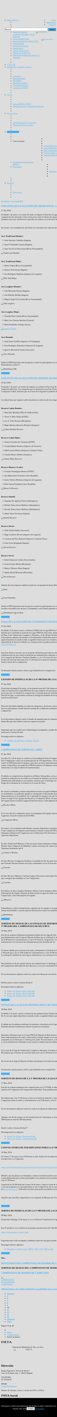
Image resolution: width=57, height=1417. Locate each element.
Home (9, 1332)
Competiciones (13, 1335)
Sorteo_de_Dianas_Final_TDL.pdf (20, 996)
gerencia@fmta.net (8, 644)
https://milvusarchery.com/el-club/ (14, 1232)
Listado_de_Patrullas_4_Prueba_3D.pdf (23, 740)
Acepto (31, 1409)
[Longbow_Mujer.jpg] (8, 329)
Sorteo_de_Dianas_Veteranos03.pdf (21, 1136)
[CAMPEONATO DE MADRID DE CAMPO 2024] (8, 1284)
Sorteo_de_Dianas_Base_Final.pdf (20, 991)
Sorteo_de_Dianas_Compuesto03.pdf (22, 1139)
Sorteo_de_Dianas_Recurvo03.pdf (20, 993)
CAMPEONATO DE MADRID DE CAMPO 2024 (25, 1272)
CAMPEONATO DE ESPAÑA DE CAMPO (22, 749)
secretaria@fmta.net (9, 1386)
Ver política (39, 1409)
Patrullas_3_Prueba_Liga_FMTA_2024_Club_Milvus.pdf (30, 1249)
